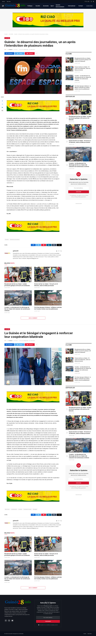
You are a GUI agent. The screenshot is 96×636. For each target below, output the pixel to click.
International (71, 6)
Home (85, 633)
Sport (52, 6)
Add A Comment (33, 318)
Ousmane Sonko (27, 509)
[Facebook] (2, 101)
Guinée (6, 239)
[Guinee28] (15, 6)
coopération (14, 509)
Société (38, 6)
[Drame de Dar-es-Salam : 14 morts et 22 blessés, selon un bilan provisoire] (48, 274)
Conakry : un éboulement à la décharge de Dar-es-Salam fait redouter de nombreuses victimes (17, 309)
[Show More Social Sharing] (36, 53)
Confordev (21, 633)
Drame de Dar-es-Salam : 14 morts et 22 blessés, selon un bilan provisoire (46, 284)
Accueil (5, 34)
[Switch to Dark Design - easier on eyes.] (91, 1)
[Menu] (3, 5)
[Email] (2, 110)
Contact (80, 6)
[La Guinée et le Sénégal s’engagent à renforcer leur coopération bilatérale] (33, 366)
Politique (30, 6)
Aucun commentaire (24, 49)
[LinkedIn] (2, 107)
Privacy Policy (78, 196)
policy (53, 624)
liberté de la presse (14, 239)
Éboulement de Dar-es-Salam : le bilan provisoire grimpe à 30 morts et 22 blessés (17, 284)
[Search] (93, 1)
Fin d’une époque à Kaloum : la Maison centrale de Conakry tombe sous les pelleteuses (48, 308)
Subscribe (89, 5)
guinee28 (10, 49)
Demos (3, 1)
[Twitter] (2, 104)
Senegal (35, 509)
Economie (46, 6)
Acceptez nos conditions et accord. (49, 624)
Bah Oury (7, 509)
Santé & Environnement (60, 5)
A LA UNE (11, 34)
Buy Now (9, 1)
